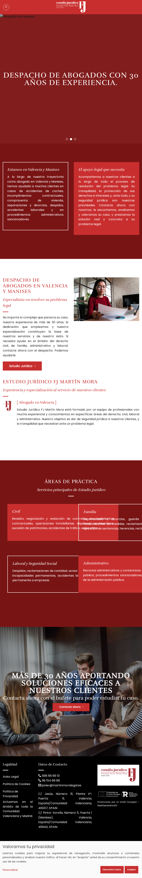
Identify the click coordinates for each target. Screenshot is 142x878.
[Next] (134, 79)
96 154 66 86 (51, 780)
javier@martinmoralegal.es (61, 785)
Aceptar (131, 869)
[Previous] (7, 79)
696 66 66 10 (51, 776)
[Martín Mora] (71, 7)
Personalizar (10, 870)
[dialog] (71, 859)
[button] (6, 7)
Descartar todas (112, 869)
